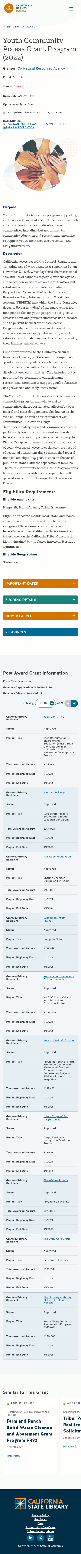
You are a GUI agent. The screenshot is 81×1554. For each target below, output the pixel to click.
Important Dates (21, 583)
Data (41, 1523)
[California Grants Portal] (18, 8)
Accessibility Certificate (41, 1527)
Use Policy (40, 1519)
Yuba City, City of (54, 716)
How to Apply (18, 616)
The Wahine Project (56, 1180)
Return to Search (22, 27)
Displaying (27, 703)
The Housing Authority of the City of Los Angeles (58, 1300)
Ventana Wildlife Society (59, 1040)
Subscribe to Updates (40, 1531)
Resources (15, 632)
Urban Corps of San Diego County (56, 1118)
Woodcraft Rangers (56, 792)
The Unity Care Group (57, 1238)
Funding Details (20, 600)
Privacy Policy (41, 1515)
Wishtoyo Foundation (57, 856)
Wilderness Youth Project (54, 919)
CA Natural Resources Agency (41, 68)
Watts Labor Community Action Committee (59, 978)
